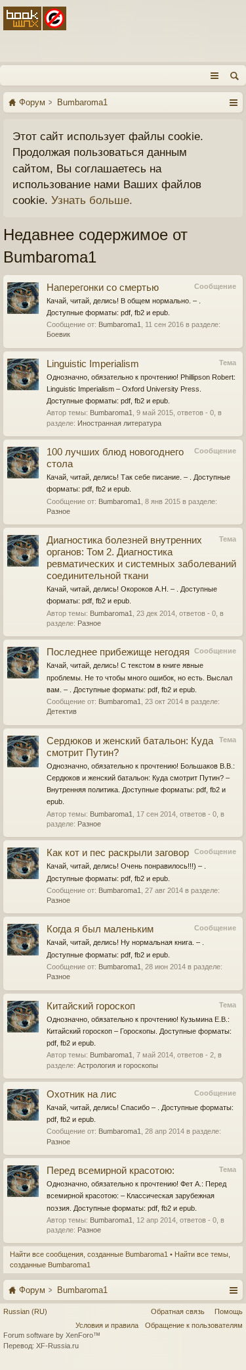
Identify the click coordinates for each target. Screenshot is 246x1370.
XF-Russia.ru (57, 1346)
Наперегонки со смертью (105, 287)
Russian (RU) (25, 1311)
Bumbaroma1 (119, 324)
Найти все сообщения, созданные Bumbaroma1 (89, 1254)
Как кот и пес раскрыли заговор (118, 853)
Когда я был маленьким (100, 929)
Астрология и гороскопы (117, 1065)
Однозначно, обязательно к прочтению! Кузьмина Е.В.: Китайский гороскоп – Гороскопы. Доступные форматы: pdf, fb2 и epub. (139, 1031)
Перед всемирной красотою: (110, 1170)
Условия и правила (106, 1325)
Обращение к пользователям (194, 1325)
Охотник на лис (82, 1094)
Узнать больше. (92, 200)
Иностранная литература (119, 423)
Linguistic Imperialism (93, 364)
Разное (58, 511)
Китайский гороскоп (91, 1006)
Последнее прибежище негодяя (118, 652)
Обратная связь (178, 1311)
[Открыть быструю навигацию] (233, 102)
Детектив (62, 711)
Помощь (229, 1311)
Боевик (58, 334)
